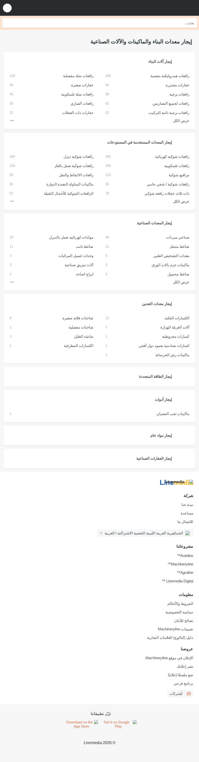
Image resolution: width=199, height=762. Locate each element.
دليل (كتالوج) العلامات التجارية (170, 637)
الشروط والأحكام (180, 604)
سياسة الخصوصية (179, 612)
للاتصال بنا (185, 522)
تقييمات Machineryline (175, 629)
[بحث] (7, 23)
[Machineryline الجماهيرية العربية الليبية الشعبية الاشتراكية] (165, 8)
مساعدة (187, 513)
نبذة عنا (187, 505)
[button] (7, 8)
